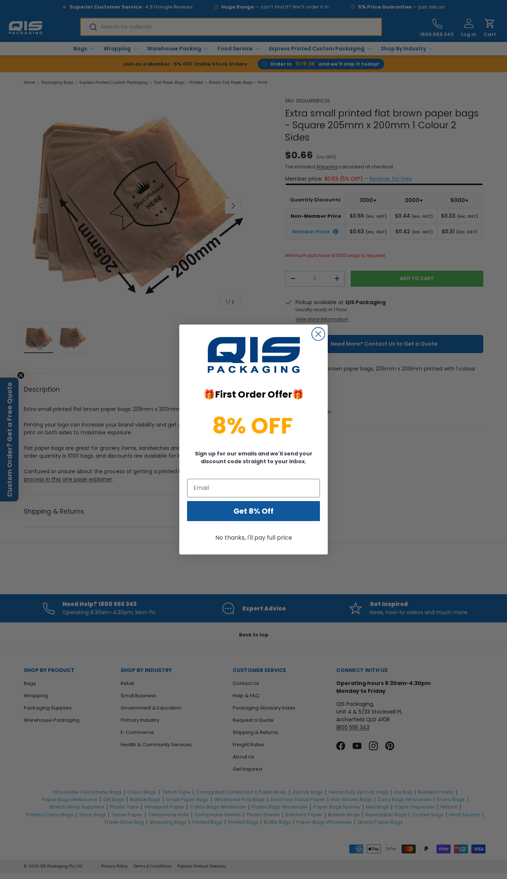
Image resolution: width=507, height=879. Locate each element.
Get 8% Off (253, 511)
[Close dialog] (318, 333)
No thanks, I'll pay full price (253, 537)
